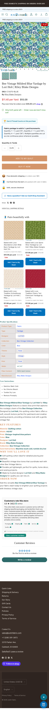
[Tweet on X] (8, 203)
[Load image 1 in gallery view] (24, 46)
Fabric (19, 326)
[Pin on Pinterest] (14, 203)
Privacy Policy (8, 615)
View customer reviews (15, 535)
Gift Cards (6, 603)
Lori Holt (21, 336)
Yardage (20, 331)
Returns (5, 596)
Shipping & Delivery (10, 592)
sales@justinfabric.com (11, 633)
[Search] (7, 14)
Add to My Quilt (24, 158)
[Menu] (2, 14)
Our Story (6, 600)
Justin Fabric (11, 700)
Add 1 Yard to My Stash (14, 263)
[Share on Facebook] (11, 203)
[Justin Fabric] (19, 14)
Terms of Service (9, 618)
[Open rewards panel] (43, 697)
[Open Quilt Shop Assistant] (43, 704)
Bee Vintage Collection (25, 341)
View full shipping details (13, 208)
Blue (18, 346)
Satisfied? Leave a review (12, 651)
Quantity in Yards (9, 143)
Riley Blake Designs (13, 94)
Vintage (20, 356)
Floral (20, 351)
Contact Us (6, 607)
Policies (5, 611)
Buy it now (25, 166)
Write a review (24, 560)
